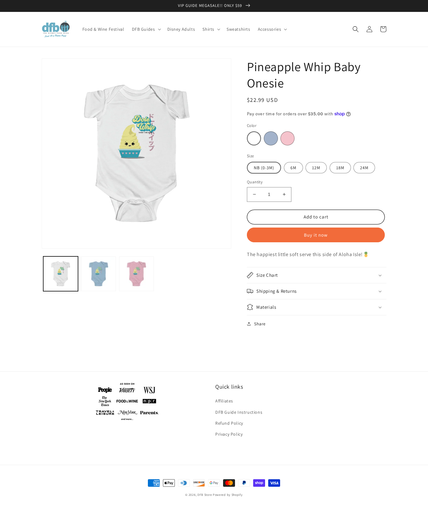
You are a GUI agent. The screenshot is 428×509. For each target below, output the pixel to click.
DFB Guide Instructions (238, 412)
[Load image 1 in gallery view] (60, 273)
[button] (146, 29)
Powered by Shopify (228, 495)
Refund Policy (229, 423)
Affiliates (224, 401)
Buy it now (316, 235)
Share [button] (260, 324)
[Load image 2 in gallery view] (98, 273)
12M (316, 168)
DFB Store (204, 495)
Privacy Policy (229, 434)
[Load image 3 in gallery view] (136, 273)
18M (340, 168)
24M (364, 168)
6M (293, 168)
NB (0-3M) (264, 168)
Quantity (255, 182)
